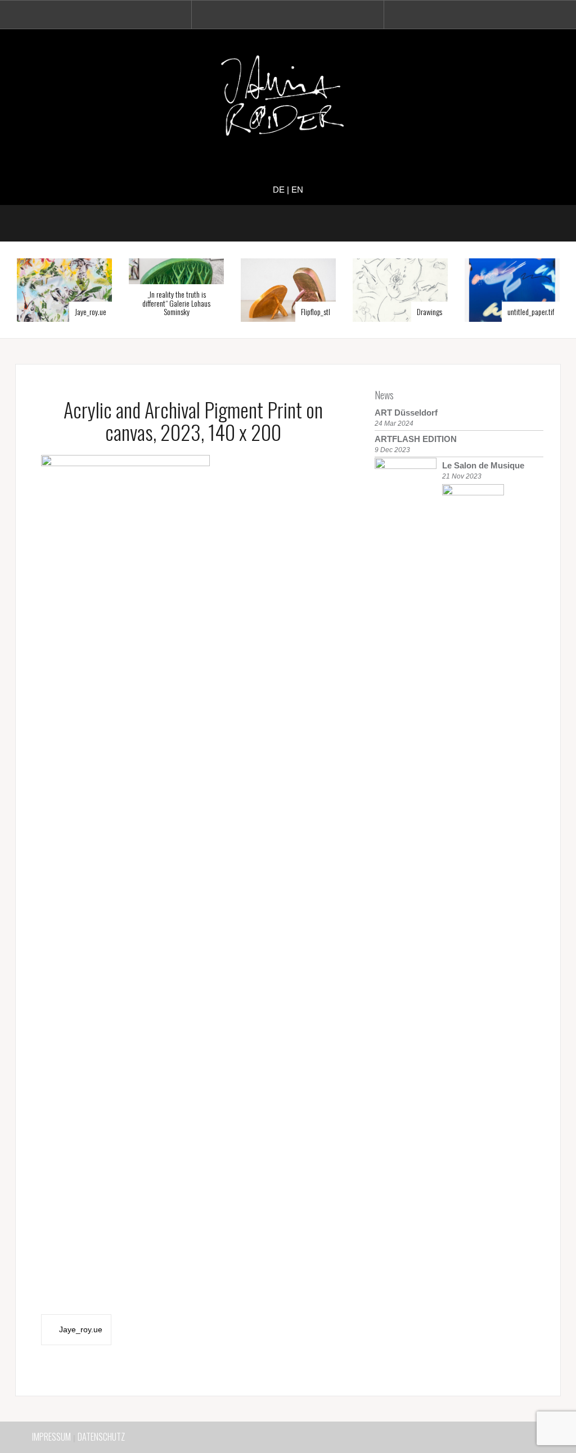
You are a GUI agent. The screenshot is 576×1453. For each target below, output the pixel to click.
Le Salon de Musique (483, 465)
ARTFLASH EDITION (416, 439)
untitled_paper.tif (530, 311)
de (279, 189)
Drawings (429, 311)
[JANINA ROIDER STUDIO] (288, 98)
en (297, 189)
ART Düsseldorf (406, 412)
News (384, 395)
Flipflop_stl (315, 311)
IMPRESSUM (51, 1436)
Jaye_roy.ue (90, 311)
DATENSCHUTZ (101, 1436)
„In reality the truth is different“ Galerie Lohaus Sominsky (176, 302)
